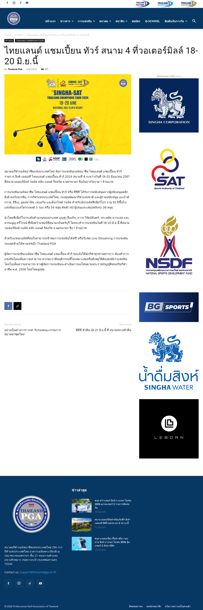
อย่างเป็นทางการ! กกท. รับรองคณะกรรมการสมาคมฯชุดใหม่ (32, 332)
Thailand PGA (15, 69)
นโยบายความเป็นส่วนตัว (178, 606)
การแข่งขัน (85, 21)
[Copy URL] (17, 306)
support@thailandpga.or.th (38, 572)
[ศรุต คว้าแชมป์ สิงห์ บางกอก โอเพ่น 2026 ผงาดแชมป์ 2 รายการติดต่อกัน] (82, 505)
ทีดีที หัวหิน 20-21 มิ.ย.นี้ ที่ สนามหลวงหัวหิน (103, 330)
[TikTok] (20, 3)
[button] (194, 21)
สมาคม (103, 21)
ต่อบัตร (136, 21)
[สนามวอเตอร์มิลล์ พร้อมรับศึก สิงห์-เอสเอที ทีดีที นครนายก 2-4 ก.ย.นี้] (82, 524)
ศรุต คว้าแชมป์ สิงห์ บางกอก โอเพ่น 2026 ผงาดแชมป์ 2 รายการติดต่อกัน (113, 504)
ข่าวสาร (65, 21)
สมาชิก (120, 21)
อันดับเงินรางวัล (174, 21)
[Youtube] (27, 3)
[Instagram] (14, 3)
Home (7, 35)
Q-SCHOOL (152, 21)
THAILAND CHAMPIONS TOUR (30, 40)
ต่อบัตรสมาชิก (154, 606)
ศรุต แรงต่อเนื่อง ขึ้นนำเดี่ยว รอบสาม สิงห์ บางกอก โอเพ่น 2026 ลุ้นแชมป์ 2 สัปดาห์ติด (112, 542)
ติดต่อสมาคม (136, 606)
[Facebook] (7, 3)
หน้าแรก (50, 21)
